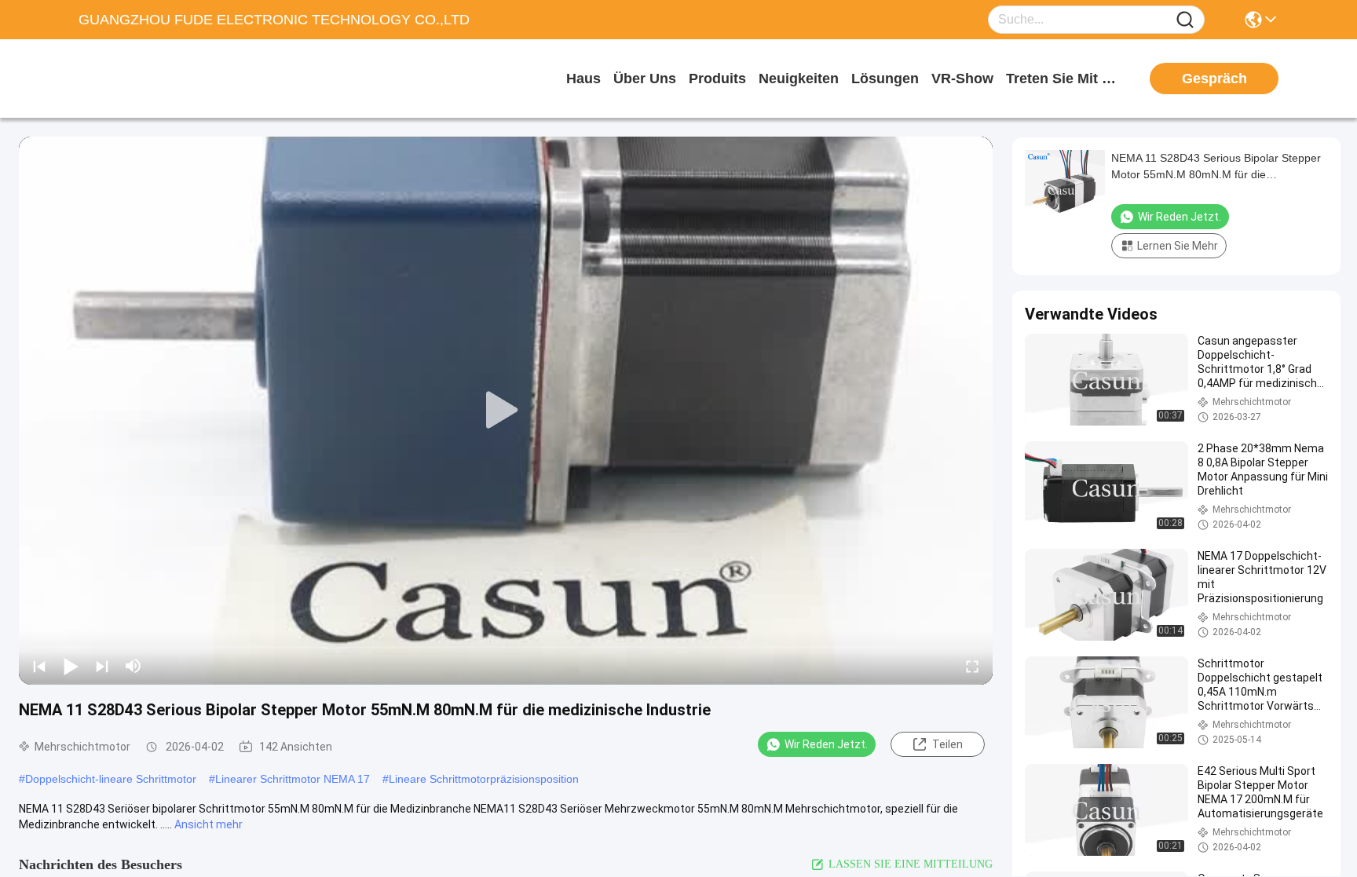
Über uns (644, 78)
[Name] (1185, 20)
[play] (505, 410)
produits (717, 78)
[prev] (39, 666)
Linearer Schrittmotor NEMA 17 (292, 779)
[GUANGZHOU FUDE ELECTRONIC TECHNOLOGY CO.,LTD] (165, 78)
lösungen (885, 78)
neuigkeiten (799, 78)
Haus (583, 78)
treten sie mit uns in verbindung (1065, 78)
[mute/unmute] (133, 666)
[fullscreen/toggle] (972, 666)
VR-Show (962, 78)
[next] (102, 666)
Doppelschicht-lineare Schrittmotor (110, 779)
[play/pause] (70, 666)
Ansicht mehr (208, 824)
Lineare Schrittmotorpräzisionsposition (484, 779)
